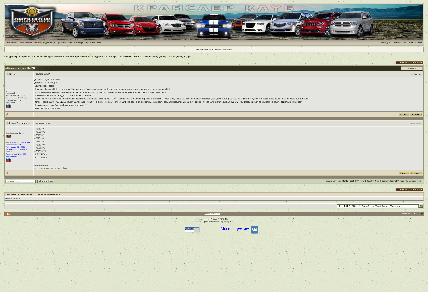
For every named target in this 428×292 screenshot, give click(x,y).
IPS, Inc (228, 219)
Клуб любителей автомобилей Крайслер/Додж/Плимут (30, 43)
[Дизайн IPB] (422, 214)
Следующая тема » (414, 181)
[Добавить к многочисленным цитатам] (404, 114)
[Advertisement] (214, 265)
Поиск (410, 43)
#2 (421, 123)
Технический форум (43, 56)
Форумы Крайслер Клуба (18, 56)
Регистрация (225, 49)
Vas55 (12, 74)
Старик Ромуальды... (19, 123)
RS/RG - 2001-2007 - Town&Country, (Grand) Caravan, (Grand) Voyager (157, 56)
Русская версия (203, 219)
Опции (411, 68)
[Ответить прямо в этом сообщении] (416, 114)
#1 (421, 74)
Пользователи (399, 43)
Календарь (386, 43)
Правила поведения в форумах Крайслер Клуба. (79, 43)
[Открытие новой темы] (416, 62)
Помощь (418, 43)
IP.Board (213, 219)
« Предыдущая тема (332, 181)
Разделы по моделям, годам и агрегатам (101, 56)
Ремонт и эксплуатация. (67, 56)
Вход (217, 49)
